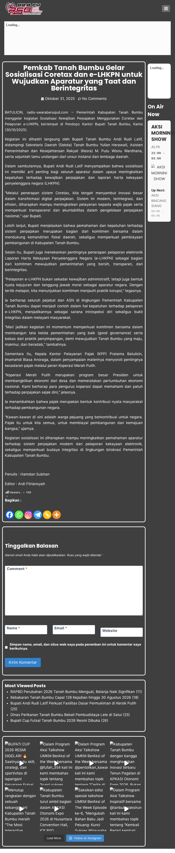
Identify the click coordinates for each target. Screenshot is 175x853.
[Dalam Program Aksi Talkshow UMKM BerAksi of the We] (56, 763)
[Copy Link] (47, 511)
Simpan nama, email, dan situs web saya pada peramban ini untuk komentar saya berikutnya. (75, 646)
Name (13, 628)
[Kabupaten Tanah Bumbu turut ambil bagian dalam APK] (56, 809)
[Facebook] (9, 511)
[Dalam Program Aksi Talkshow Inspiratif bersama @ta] (126, 809)
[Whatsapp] (19, 511)
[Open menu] (166, 8)
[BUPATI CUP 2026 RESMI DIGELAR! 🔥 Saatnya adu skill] (21, 763)
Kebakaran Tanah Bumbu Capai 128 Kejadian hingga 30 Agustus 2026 (70, 697)
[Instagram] (28, 511)
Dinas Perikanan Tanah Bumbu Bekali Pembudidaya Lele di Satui (66, 715)
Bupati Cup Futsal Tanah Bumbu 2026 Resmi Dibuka (55, 720)
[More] (56, 511)
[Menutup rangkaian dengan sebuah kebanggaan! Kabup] (21, 809)
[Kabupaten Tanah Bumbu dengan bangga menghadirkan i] (126, 763)
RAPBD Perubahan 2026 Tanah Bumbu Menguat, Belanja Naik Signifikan (72, 692)
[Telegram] (38, 511)
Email (60, 628)
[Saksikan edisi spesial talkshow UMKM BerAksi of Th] (91, 809)
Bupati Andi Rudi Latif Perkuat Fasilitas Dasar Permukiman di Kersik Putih (73, 703)
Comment (17, 569)
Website (109, 630)
